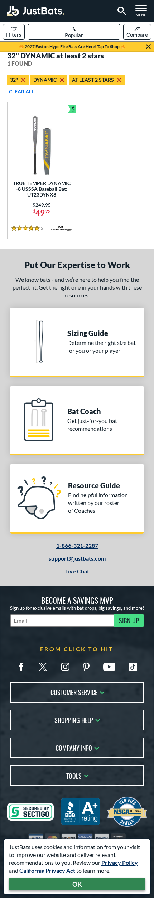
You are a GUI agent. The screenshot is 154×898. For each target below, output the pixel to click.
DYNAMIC (45, 80)
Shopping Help (73, 719)
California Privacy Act (47, 870)
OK (77, 884)
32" (14, 80)
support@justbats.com (77, 558)
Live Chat (77, 571)
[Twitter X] (43, 667)
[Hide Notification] (148, 47)
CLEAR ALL (21, 91)
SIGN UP (129, 620)
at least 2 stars (93, 80)
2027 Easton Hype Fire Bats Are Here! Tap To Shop (72, 46)
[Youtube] (109, 667)
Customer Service (73, 692)
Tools (74, 775)
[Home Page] (35, 11)
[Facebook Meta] (21, 667)
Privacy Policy (119, 862)
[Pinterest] (86, 667)
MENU (143, 12)
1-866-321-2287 (77, 545)
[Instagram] (65, 667)
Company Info (74, 747)
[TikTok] (133, 667)
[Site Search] (120, 11)
